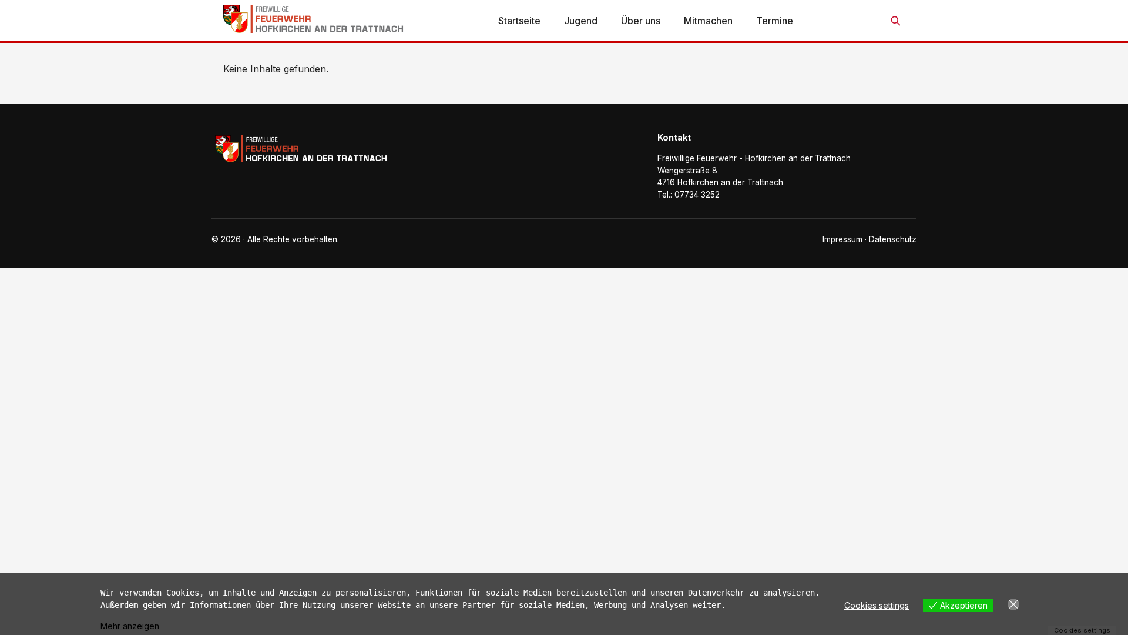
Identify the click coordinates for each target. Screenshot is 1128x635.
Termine (774, 20)
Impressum (842, 239)
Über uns (640, 20)
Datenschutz (892, 239)
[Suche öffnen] (895, 20)
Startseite (519, 20)
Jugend (580, 20)
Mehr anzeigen (129, 626)
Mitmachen (708, 20)
